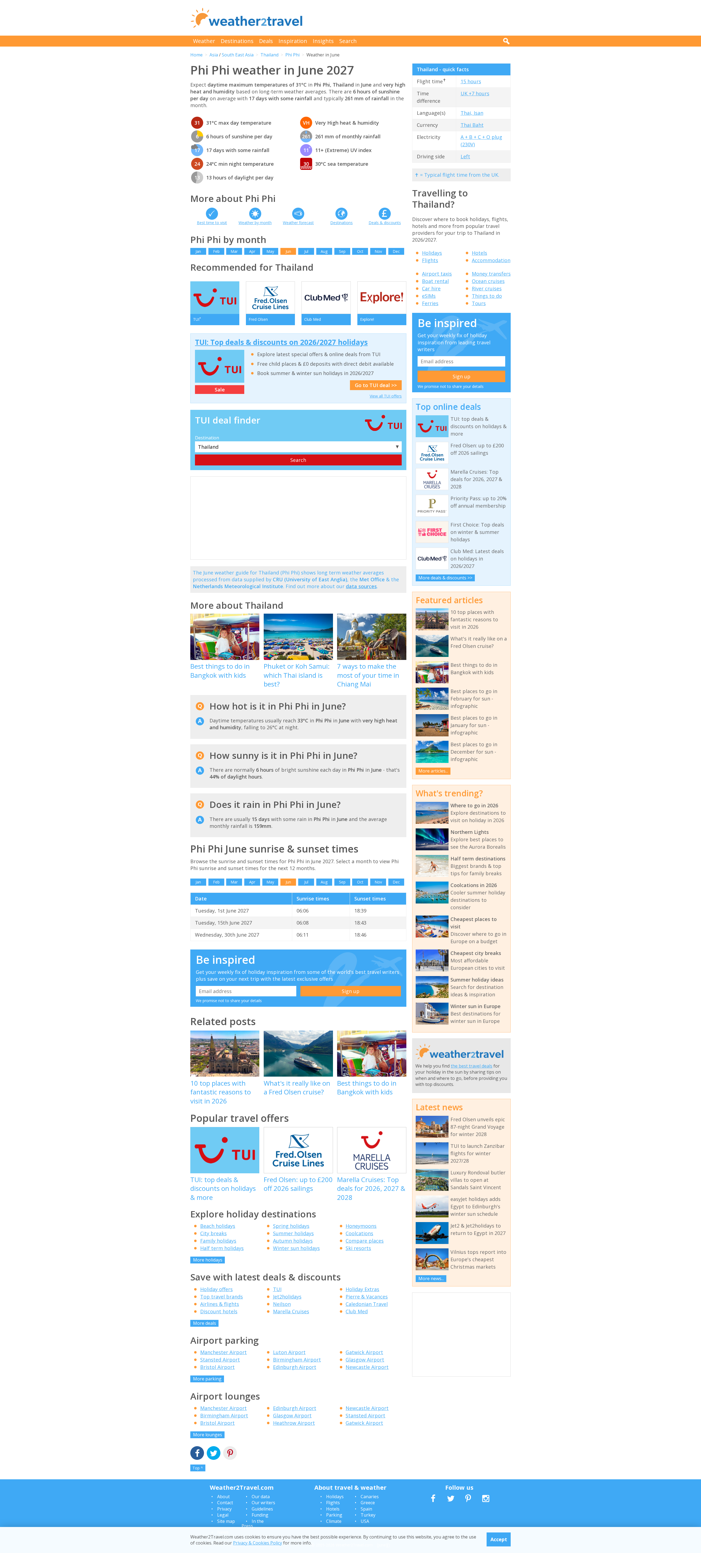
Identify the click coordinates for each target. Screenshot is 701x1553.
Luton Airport (289, 1352)
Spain (366, 1509)
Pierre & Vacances (367, 1296)
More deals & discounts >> (445, 578)
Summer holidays (293, 1233)
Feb (216, 251)
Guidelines (262, 1509)
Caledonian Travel (367, 1304)
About (223, 1497)
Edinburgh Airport (294, 1367)
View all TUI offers (386, 396)
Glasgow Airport (365, 1359)
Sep (342, 251)
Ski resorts (358, 1248)
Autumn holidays (293, 1240)
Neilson (282, 1304)
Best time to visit (212, 222)
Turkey (368, 1515)
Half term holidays (222, 1248)
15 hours (471, 81)
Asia (213, 55)
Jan (198, 251)
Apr (252, 251)
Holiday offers (216, 1289)
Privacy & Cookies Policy (257, 1543)
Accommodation (491, 260)
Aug (324, 251)
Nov (378, 251)
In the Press (253, 1523)
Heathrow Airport (294, 1423)
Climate (333, 1521)
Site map (226, 1521)
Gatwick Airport (364, 1352)
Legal (222, 1515)
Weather (204, 41)
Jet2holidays (287, 1296)
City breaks (213, 1233)
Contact (225, 1503)
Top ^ (198, 1468)
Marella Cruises (291, 1311)
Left (465, 156)
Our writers (263, 1503)
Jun (288, 251)
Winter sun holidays (296, 1248)
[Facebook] (197, 1453)
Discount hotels (218, 1311)
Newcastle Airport (367, 1367)
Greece (368, 1503)
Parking (334, 1515)
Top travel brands (221, 1296)
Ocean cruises (488, 281)
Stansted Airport (220, 1359)
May (270, 251)
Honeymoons (361, 1226)
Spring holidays (291, 1226)
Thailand (269, 55)
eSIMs (429, 296)
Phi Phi (292, 55)
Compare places (365, 1240)
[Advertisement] (411, 17)
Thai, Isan (472, 113)
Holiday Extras (362, 1289)
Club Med (357, 1311)
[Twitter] (213, 1453)
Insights (323, 41)
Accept (498, 1539)
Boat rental (435, 281)
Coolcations (359, 1233)
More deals (204, 1323)
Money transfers (491, 273)
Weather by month (255, 222)
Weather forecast (298, 222)
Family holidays (218, 1240)
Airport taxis (437, 273)
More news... (431, 1278)
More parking (207, 1379)
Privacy (224, 1509)
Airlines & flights (219, 1304)
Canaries (370, 1497)
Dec (396, 251)
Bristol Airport (217, 1367)
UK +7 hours (475, 93)
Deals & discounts (385, 222)
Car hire (431, 288)
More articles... (433, 771)
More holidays (207, 1260)
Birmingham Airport (297, 1359)
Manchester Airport (223, 1352)
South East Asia (238, 55)
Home (196, 55)
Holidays (432, 253)
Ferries (430, 303)
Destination (207, 438)
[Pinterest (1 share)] (230, 1453)
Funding (260, 1515)
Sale (220, 389)
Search (348, 41)
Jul (306, 251)
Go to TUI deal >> (376, 385)
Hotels (479, 253)
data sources (361, 586)
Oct (360, 251)
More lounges (207, 1435)
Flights (430, 260)
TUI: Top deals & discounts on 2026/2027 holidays (281, 342)
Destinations (237, 41)
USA (365, 1521)
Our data (261, 1497)
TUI (277, 1289)
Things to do (487, 296)
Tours (479, 303)
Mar (234, 251)
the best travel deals (471, 1066)
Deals (266, 41)
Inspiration (292, 41)
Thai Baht (472, 125)
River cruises (487, 288)
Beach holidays (217, 1226)
